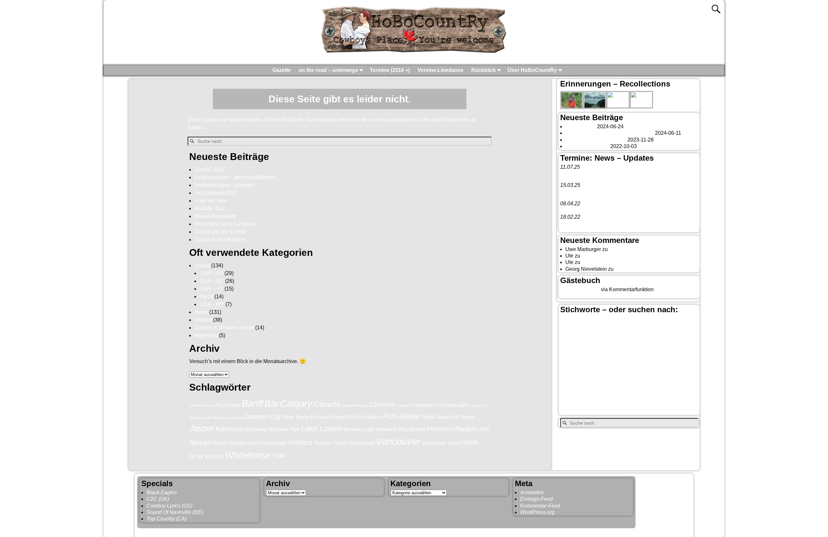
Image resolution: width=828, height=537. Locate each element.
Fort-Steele (401, 416)
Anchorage (227, 405)
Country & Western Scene (224, 327)
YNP (278, 456)
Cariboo (403, 405)
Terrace (323, 443)
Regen (220, 443)
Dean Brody (295, 417)
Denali (318, 417)
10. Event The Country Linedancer (599, 223)
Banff (252, 403)
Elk (350, 417)
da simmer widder (635, 269)
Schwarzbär (272, 443)
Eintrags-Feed (536, 499)
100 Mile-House (201, 405)
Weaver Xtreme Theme (665, 531)
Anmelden (532, 492)
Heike (201, 312)
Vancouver (398, 441)
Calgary (296, 403)
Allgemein (206, 335)
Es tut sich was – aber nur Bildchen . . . (238, 177)
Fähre (428, 417)
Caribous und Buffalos (219, 239)
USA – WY (212, 304)
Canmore (382, 404)
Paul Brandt (411, 429)
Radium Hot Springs (668, 378)
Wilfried (203, 320)
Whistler (214, 456)
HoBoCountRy (171, 531)
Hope (469, 417)
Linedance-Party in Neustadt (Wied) (601, 192)
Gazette (281, 70)
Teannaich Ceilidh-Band (611, 173)
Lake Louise (321, 428)
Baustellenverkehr (215, 216)
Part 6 (206, 296)
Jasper (201, 428)
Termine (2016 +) (390, 70)
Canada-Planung (355, 405)
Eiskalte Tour (209, 208)
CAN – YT (211, 288)
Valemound (361, 443)
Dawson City (262, 416)
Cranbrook (234, 417)
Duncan (336, 417)
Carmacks (422, 405)
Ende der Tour (210, 200)
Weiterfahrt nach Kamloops (225, 224)
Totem (340, 443)
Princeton (440, 428)
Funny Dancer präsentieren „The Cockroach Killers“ (619, 210)
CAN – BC (212, 281)
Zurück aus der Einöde (220, 231)
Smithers (300, 442)
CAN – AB (211, 273)
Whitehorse (248, 455)
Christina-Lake (452, 405)
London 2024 (209, 169)
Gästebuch (621, 249)
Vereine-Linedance (440, 70)
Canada (327, 404)
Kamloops (229, 428)
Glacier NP (448, 417)
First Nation (368, 417)
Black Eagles (162, 492)
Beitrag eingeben (580, 289)
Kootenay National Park (272, 429)
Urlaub (202, 265)
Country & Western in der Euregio (621, 342)
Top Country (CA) (167, 518)
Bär (272, 404)
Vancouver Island (442, 443)
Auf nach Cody (599, 255)
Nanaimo (386, 429)
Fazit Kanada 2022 (216, 193)
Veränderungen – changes (224, 185)
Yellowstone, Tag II (603, 262)
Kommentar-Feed (540, 505)
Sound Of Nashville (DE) (175, 512)
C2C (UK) (158, 499)
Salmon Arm (243, 443)
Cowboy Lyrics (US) (169, 505)
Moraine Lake (359, 429)
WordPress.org (537, 512)
